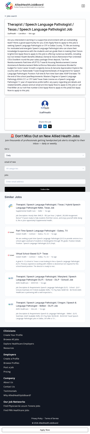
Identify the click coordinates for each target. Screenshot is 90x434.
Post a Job (9, 367)
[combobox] (45, 155)
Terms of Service (52, 418)
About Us (8, 382)
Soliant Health (21, 234)
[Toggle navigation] (83, 6)
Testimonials (10, 391)
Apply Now (45, 430)
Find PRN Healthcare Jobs (16, 410)
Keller (40, 211)
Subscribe (45, 189)
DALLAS (34, 309)
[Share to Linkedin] (45, 126)
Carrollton (22, 33)
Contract (32, 234)
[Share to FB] (40, 126)
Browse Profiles (11, 363)
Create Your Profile (13, 335)
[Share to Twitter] (50, 126)
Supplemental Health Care (26, 211)
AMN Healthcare (22, 283)
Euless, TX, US (43, 234)
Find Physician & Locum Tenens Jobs (22, 406)
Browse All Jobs (11, 339)
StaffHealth (12, 33)
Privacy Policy (36, 418)
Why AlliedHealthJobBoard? (17, 395)
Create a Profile (11, 358)
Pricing (7, 371)
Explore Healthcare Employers (19, 343)
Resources (9, 348)
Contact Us (9, 386)
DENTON (34, 283)
